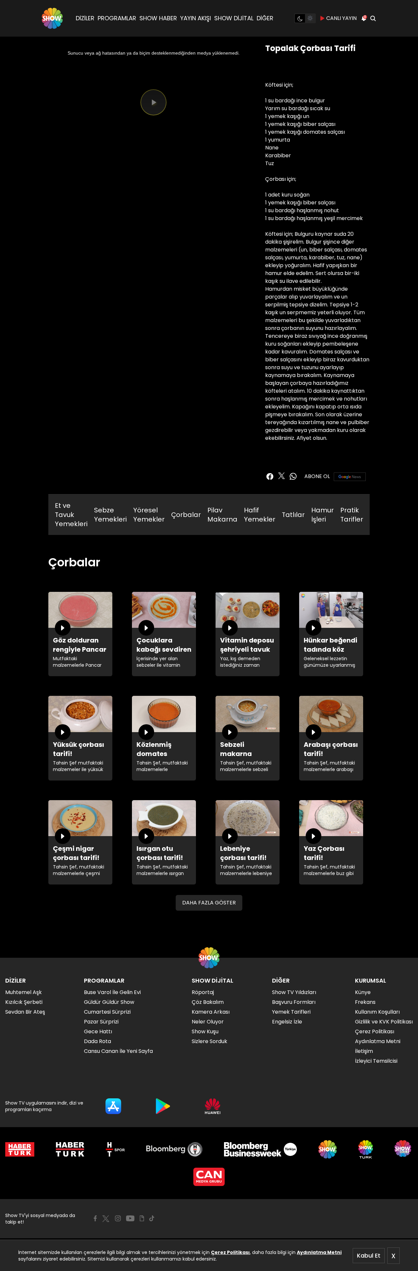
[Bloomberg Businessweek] (260, 1149)
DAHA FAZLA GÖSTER (209, 902)
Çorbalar (186, 514)
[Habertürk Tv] (70, 1149)
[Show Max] (403, 1149)
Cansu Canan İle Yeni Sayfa (118, 1051)
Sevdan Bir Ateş (25, 1012)
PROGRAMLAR (117, 18)
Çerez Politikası (230, 1252)
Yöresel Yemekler (149, 515)
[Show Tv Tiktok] (151, 1218)
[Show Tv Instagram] (118, 1218)
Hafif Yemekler (259, 515)
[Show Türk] (365, 1149)
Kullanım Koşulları (377, 1012)
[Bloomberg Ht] (174, 1149)
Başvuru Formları (293, 1002)
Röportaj (203, 992)
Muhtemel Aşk (23, 992)
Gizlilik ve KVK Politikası (384, 1021)
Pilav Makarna (222, 515)
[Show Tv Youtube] (130, 1218)
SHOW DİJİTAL (233, 18)
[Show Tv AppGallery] (212, 1106)
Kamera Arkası (211, 1012)
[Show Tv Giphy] (142, 1218)
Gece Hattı (98, 1031)
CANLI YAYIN (341, 18)
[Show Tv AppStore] (113, 1106)
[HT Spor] (115, 1149)
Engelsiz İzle (287, 1021)
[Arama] (373, 18)
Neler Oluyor (208, 1021)
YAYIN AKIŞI (195, 18)
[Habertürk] (19, 1149)
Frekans (365, 1002)
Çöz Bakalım (208, 1002)
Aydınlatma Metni (319, 1252)
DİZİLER (85, 18)
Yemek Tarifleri (291, 1012)
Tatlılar (293, 514)
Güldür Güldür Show (109, 1002)
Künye (363, 992)
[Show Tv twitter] (281, 475)
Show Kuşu (205, 1031)
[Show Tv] (52, 18)
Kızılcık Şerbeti (23, 1002)
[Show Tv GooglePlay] (163, 1106)
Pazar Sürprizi (101, 1021)
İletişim (364, 1051)
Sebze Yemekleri (110, 515)
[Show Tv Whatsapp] (293, 476)
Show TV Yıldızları (294, 992)
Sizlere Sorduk (209, 1041)
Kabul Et (368, 1255)
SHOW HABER (158, 18)
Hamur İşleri (322, 515)
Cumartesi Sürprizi (107, 1012)
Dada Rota (97, 1041)
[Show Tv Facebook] (95, 1218)
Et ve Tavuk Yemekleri (71, 514)
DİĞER (265, 18)
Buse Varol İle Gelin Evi (112, 992)
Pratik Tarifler (351, 515)
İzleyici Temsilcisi (376, 1061)
